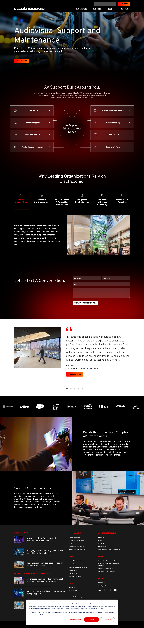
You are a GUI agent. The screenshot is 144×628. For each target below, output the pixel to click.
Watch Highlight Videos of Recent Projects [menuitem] (108, 564)
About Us (124, 9)
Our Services (82, 9)
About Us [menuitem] (101, 537)
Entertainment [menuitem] (74, 533)
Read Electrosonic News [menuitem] (105, 568)
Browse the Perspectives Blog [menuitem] (107, 561)
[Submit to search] (113, 4)
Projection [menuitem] (71, 594)
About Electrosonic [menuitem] (107, 533)
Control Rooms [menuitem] (72, 564)
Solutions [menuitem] (72, 584)
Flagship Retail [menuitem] (72, 570)
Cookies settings (75, 619)
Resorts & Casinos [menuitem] (74, 537)
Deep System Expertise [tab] (122, 201)
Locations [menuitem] (101, 543)
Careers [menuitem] (100, 540)
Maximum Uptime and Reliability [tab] (102, 202)
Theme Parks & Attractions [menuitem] (76, 550)
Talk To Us (124, 4)
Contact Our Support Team (85, 303)
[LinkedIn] (99, 590)
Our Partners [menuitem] (102, 547)
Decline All (107, 619)
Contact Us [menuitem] (101, 583)
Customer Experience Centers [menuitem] (77, 567)
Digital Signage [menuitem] (72, 591)
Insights (111, 9)
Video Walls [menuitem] (71, 587)
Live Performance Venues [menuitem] (76, 547)
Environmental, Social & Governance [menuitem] (109, 550)
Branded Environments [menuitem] (75, 561)
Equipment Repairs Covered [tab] (82, 201)
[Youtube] (115, 590)
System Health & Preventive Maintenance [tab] (62, 202)
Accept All (91, 619)
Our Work (97, 9)
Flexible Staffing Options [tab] (41, 201)
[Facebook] (105, 590)
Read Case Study (75, 374)
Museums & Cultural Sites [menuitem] (76, 540)
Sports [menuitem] (70, 543)
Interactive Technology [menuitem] (75, 597)
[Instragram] (110, 590)
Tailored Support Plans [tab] (21, 201)
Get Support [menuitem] (102, 586)
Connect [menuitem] (102, 579)
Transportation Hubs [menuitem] (74, 576)
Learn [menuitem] (100, 557)
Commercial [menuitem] (73, 557)
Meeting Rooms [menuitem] (73, 573)
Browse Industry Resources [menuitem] (106, 572)
